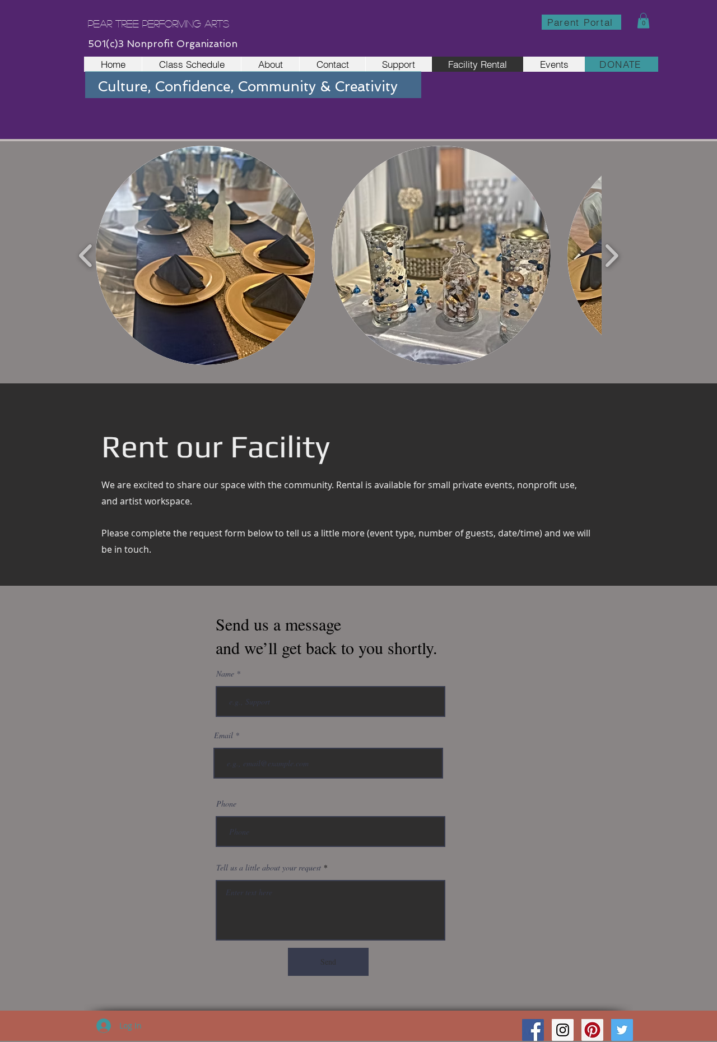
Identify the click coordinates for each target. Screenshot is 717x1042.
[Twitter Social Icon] (622, 1030)
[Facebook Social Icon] (533, 1030)
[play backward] (86, 255)
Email (223, 735)
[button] (643, 20)
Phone (226, 804)
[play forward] (611, 255)
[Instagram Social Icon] (563, 1030)
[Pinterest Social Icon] (592, 1030)
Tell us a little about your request (268, 868)
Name (225, 674)
